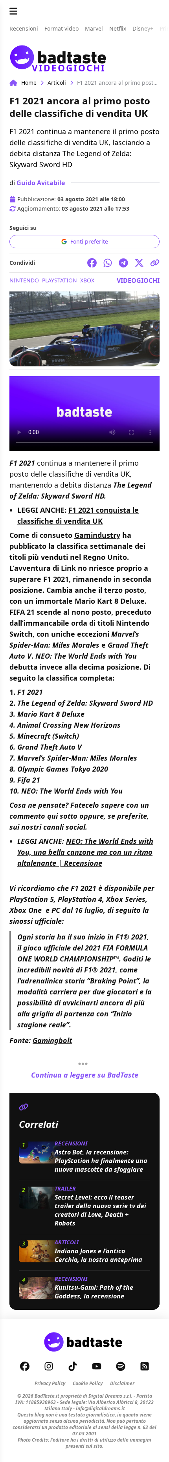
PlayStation (59, 280)
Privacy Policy (50, 1383)
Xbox (87, 280)
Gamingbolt (52, 1040)
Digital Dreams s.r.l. (110, 1396)
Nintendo (24, 280)
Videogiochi (138, 280)
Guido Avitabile (41, 182)
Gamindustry (97, 535)
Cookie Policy (88, 1383)
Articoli (57, 82)
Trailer (65, 1188)
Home (29, 82)
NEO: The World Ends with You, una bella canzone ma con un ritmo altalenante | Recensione (85, 852)
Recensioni (71, 1143)
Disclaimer (122, 1383)
